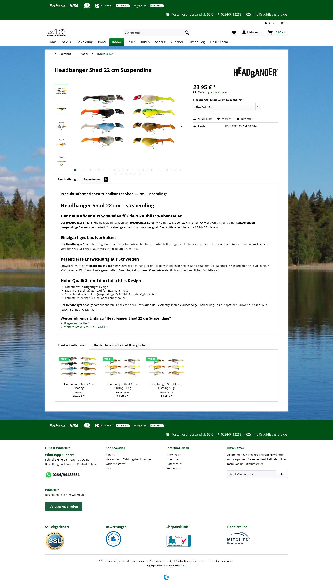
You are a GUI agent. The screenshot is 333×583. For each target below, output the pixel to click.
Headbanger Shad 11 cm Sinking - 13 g (123, 386)
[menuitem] (157, 32)
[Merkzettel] (234, 32)
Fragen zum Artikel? (76, 323)
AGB (108, 468)
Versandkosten (158, 561)
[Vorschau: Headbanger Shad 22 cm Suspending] (61, 91)
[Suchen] (187, 32)
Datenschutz (174, 464)
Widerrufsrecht (115, 464)
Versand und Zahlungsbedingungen (129, 459)
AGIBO (182, 565)
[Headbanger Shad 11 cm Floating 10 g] (166, 366)
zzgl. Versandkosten (216, 92)
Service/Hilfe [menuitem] (276, 23)
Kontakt (111, 455)
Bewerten (246, 118)
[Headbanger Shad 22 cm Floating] (79, 366)
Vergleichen (205, 118)
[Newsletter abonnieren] (282, 474)
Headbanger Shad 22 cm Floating (79, 386)
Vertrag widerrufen (64, 506)
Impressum (173, 468)
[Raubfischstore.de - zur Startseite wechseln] (56, 32)
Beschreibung (67, 179)
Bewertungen (95, 179)
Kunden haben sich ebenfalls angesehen (120, 345)
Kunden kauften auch (72, 345)
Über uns (172, 459)
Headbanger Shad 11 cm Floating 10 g (166, 386)
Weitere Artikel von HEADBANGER (85, 327)
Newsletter (173, 455)
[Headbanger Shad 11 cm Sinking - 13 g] (123, 366)
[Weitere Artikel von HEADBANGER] (256, 73)
